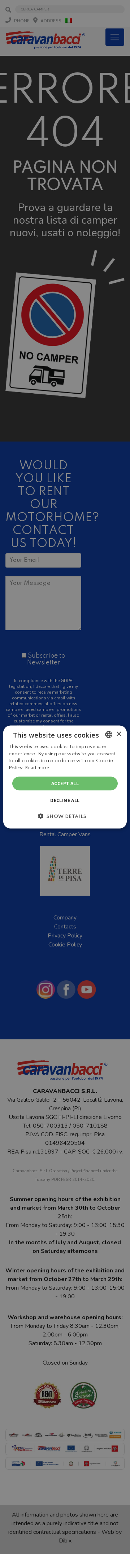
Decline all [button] (64, 800)
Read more (37, 768)
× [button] (118, 734)
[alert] (65, 777)
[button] (64, 816)
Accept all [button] (65, 783)
